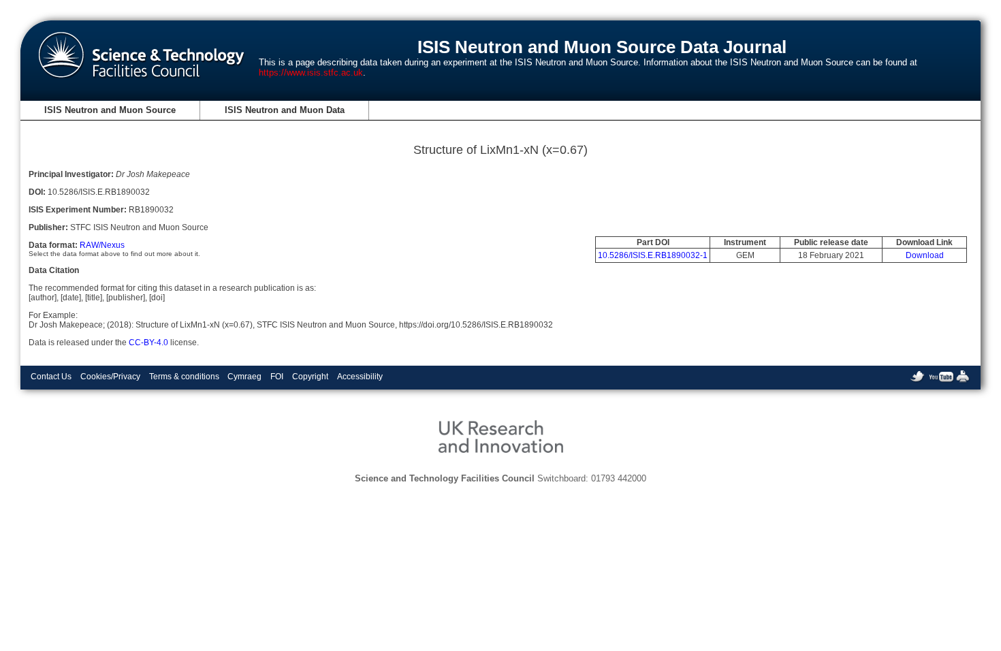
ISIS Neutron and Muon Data (285, 110)
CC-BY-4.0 (148, 342)
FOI (276, 376)
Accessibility (360, 376)
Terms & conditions (184, 376)
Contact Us (51, 376)
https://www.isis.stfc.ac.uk (311, 72)
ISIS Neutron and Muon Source (110, 110)
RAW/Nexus (102, 245)
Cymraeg (244, 376)
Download (925, 255)
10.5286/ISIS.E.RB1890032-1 (653, 255)
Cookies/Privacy (110, 376)
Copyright (310, 376)
